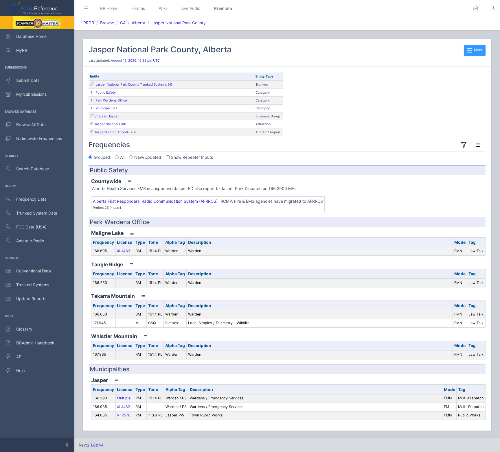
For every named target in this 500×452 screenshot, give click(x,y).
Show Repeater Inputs (192, 157)
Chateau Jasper (106, 116)
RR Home (108, 8)
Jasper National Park (110, 124)
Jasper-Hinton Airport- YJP (115, 132)
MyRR (21, 50)
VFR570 (123, 415)
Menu (478, 50)
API (19, 356)
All (122, 157)
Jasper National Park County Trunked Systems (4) (133, 84)
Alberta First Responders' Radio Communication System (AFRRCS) (155, 201)
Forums (138, 8)
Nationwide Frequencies (39, 138)
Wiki (163, 8)
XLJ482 (123, 407)
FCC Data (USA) (31, 226)
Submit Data (28, 80)
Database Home (31, 36)
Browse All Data (31, 124)
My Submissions (31, 94)
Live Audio (190, 8)
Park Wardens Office (111, 100)
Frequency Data (31, 199)
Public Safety (105, 93)
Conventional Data (33, 270)
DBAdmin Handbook (35, 342)
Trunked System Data (36, 213)
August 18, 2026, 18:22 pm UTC (135, 60)
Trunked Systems (32, 284)
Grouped (102, 157)
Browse (107, 22)
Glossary (24, 328)
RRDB (88, 22)
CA (123, 22)
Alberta (138, 22)
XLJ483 (123, 251)
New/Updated (147, 157)
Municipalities (106, 108)
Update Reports (31, 298)
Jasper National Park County (178, 22)
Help (20, 370)
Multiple (123, 398)
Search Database (32, 168)
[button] (475, 8)
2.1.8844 (95, 444)
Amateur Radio (30, 240)
